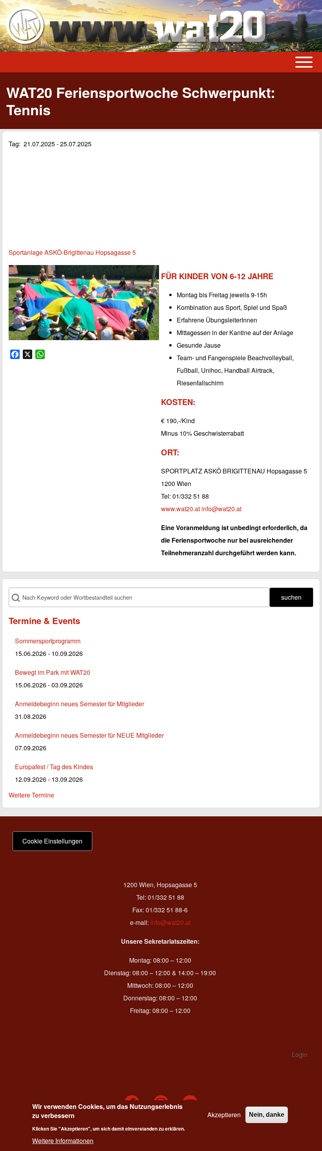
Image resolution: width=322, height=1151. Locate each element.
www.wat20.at (180, 508)
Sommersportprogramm (47, 640)
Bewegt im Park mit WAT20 (52, 672)
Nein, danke (266, 1114)
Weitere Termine (31, 794)
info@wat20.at (221, 508)
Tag (14, 143)
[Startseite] (158, 26)
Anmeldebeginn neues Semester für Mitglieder (79, 703)
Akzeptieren (224, 1114)
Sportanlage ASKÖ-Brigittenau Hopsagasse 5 (72, 252)
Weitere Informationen (62, 1140)
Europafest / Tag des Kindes (54, 766)
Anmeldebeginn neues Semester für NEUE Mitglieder (89, 735)
